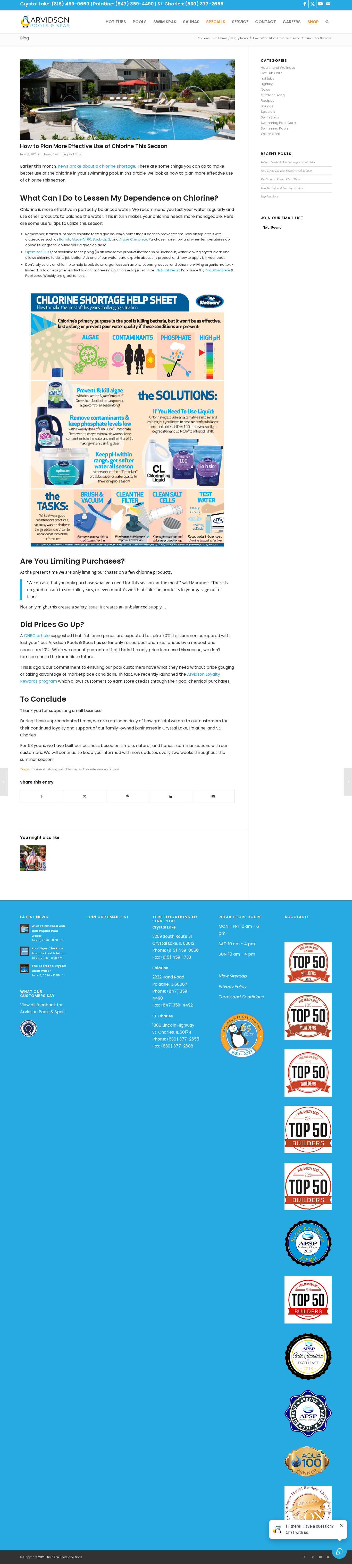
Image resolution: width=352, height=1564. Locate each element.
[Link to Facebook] (304, 4)
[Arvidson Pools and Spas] (44, 22)
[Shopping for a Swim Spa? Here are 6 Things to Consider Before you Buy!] (4, 782)
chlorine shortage (43, 769)
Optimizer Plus (37, 252)
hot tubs (267, 78)
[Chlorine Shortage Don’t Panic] (127, 99)
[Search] (327, 22)
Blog (24, 38)
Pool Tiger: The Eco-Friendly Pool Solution (287, 171)
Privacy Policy (232, 987)
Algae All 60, (82, 239)
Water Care (270, 133)
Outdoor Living (273, 95)
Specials (268, 111)
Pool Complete (218, 270)
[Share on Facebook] (41, 796)
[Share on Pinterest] (127, 796)
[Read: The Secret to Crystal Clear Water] (24, 968)
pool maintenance (92, 769)
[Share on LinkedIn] (170, 796)
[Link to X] (312, 4)
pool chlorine (67, 769)
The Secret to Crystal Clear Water (280, 179)
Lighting (267, 84)
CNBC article (37, 636)
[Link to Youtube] (320, 4)
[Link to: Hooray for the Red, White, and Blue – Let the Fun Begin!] (33, 858)
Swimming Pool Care (67, 154)
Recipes (267, 100)
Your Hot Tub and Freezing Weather (282, 188)
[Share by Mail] (213, 796)
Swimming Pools (274, 128)
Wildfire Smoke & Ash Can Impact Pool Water (288, 162)
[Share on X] (84, 796)
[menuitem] (115, 22)
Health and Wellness (278, 67)
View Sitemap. (233, 976)
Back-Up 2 (101, 239)
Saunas (267, 106)
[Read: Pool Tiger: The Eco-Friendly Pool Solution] (24, 951)
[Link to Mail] (328, 4)
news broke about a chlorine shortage (96, 166)
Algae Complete (133, 239)
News (48, 154)
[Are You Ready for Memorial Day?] (348, 782)
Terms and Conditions (241, 997)
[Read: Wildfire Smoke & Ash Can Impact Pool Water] (24, 928)
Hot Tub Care (272, 73)
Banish (64, 239)
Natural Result (168, 270)
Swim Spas (270, 117)
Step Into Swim (270, 196)
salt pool (113, 769)
